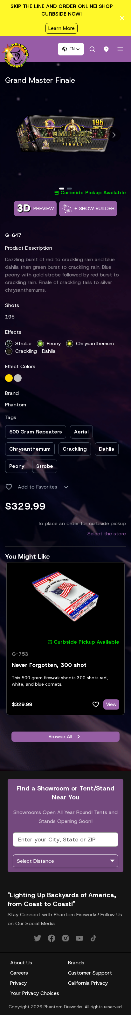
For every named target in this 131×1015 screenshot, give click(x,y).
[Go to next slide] (114, 135)
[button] (71, 49)
